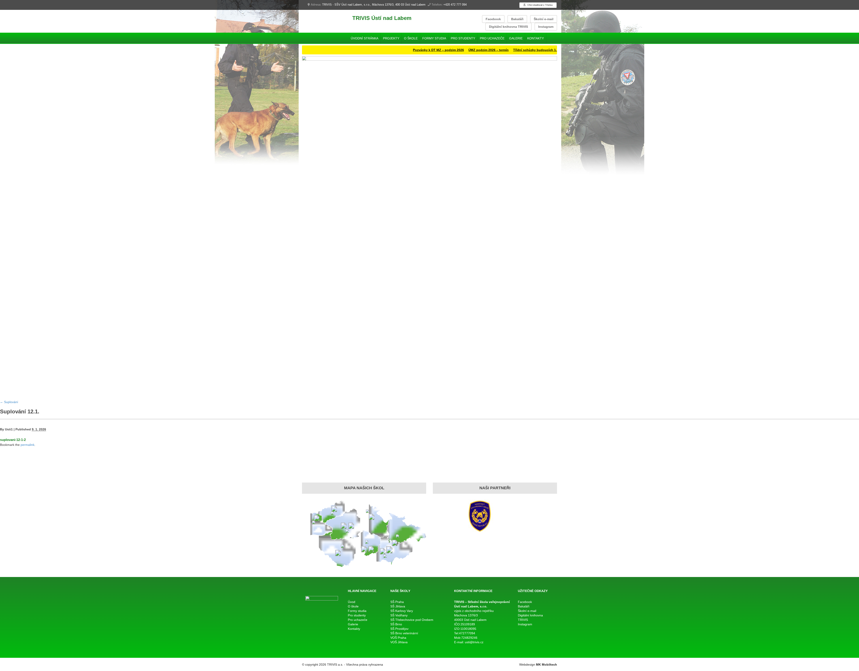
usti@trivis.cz (474, 642)
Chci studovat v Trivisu (540, 5)
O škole (411, 38)
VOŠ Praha (398, 637)
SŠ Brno (396, 624)
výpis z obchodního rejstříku (474, 611)
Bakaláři (517, 19)
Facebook (493, 19)
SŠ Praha (397, 602)
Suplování (9, 402)
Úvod (351, 602)
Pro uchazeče (492, 38)
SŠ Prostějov (399, 628)
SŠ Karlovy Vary (401, 611)
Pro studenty (463, 38)
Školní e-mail (543, 19)
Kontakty (535, 38)
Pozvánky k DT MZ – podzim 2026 (412, 50)
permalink (27, 445)
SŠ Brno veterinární (404, 633)
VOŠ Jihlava (399, 642)
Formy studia (434, 38)
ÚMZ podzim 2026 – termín (462, 50)
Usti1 (9, 429)
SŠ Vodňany (399, 615)
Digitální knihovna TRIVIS (508, 26)
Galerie (516, 38)
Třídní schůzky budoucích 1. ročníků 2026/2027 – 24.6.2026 (532, 50)
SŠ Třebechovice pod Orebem (411, 620)
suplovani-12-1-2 (13, 440)
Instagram (545, 26)
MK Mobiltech (546, 664)
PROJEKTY (391, 38)
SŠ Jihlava (397, 606)
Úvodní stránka (364, 38)
